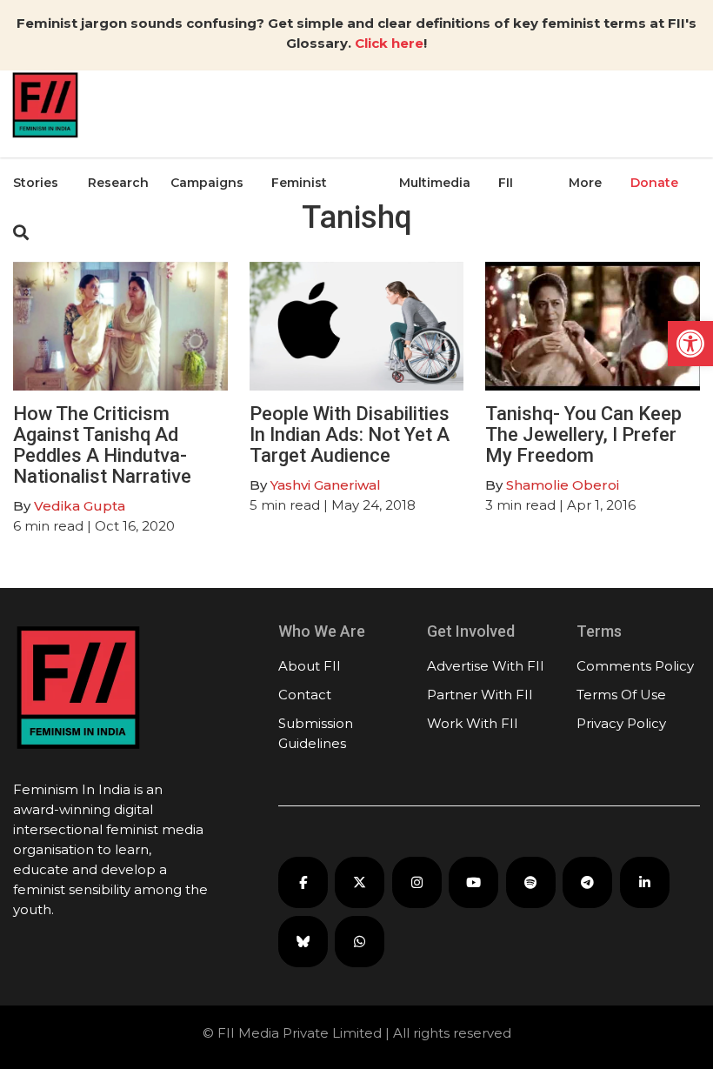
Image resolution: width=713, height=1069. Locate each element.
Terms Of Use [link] (621, 694)
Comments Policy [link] (635, 666)
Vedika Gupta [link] (79, 506)
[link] (690, 343)
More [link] (585, 182)
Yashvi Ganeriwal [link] (325, 485)
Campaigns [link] (206, 182)
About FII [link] (309, 666)
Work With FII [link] (472, 723)
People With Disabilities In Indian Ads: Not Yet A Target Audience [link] (350, 434)
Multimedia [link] (434, 182)
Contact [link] (304, 694)
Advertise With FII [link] (485, 666)
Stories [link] (35, 182)
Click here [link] (389, 43)
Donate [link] (654, 182)
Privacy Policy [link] (621, 723)
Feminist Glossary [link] (299, 225)
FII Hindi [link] (515, 225)
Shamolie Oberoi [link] (562, 485)
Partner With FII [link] (480, 694)
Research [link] (118, 182)
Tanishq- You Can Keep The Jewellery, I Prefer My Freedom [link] (583, 434)
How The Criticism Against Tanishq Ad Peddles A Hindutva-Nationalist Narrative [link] (102, 445)
